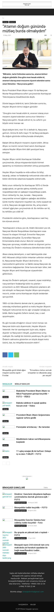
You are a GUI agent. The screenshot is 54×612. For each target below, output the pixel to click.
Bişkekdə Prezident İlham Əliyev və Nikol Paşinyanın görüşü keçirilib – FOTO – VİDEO (33, 394)
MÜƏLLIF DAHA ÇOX (22, 384)
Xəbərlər (12, 22)
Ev (3, 18)
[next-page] (8, 463)
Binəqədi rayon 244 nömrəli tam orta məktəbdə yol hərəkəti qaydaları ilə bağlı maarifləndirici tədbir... (31, 548)
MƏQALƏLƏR (7, 384)
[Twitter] (10, 354)
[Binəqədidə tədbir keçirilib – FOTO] (8, 511)
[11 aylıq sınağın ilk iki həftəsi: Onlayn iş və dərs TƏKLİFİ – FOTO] (9, 454)
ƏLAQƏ (33, 604)
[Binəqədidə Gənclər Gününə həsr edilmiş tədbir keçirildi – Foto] (8, 524)
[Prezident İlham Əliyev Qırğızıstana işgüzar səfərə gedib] (9, 418)
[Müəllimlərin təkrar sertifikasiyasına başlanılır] (9, 442)
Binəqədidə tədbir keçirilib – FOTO (30, 507)
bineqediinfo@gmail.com (33, 591)
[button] (4, 12)
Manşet (5, 22)
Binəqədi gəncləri (20, 502)
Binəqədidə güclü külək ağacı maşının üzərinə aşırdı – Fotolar (14, 373)
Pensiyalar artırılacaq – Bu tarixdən (33, 427)
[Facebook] (5, 354)
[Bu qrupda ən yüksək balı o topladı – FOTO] (8, 537)
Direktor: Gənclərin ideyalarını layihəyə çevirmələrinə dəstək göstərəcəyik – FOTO (32, 497)
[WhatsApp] (16, 354)
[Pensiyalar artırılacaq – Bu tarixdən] (9, 430)
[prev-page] (4, 463)
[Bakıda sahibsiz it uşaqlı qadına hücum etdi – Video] (9, 405)
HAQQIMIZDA (23, 604)
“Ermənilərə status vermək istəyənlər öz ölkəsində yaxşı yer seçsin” (39, 373)
